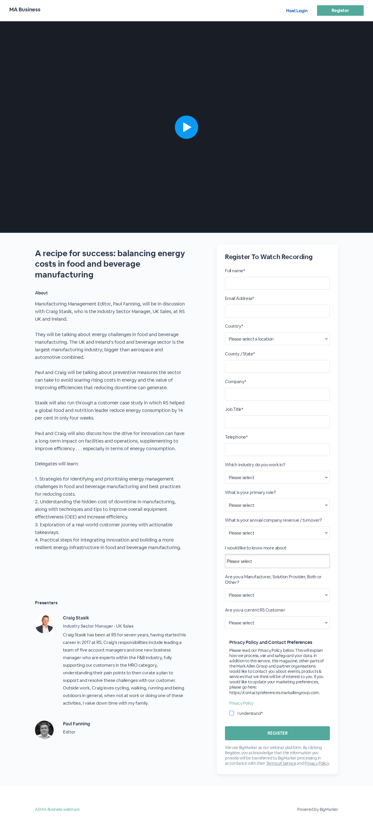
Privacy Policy (241, 703)
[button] (186, 127)
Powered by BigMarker (317, 809)
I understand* (250, 713)
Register (340, 10)
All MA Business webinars (57, 809)
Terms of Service (281, 763)
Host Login (297, 10)
